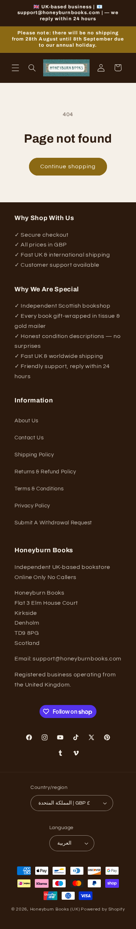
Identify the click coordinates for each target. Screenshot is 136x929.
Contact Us (29, 437)
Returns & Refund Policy (45, 471)
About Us (26, 420)
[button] (15, 67)
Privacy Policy (32, 505)
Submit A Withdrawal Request (53, 522)
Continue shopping (68, 166)
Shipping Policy (34, 454)
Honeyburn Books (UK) (55, 909)
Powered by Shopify (103, 909)
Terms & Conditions (39, 488)
